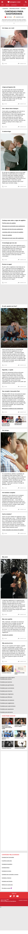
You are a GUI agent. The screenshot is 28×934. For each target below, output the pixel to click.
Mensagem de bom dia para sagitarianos (12, 229)
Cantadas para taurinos (6, 682)
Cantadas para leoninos (6, 691)
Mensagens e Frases (14, 8)
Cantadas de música (6, 871)
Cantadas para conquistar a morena (10, 874)
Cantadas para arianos (6, 679)
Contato (21, 900)
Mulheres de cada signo (7, 884)
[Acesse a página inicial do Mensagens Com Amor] (14, 2)
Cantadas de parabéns (7, 864)
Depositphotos (13, 901)
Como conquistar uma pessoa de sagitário (13, 529)
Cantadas (23, 8)
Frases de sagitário (7, 235)
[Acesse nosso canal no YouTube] (17, 896)
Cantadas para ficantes (7, 881)
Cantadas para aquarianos (7, 709)
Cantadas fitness (5, 867)
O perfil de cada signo (7, 860)
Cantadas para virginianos (6, 694)
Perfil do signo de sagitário (9, 223)
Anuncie (25, 900)
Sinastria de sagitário (7, 635)
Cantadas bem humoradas (8, 857)
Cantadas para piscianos (6, 712)
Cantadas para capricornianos (7, 706)
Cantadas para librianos (6, 697)
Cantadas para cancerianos (7, 688)
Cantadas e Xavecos (6, 877)
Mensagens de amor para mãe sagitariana (13, 238)
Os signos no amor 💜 (7, 888)
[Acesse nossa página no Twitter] (10, 896)
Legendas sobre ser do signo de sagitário (12, 232)
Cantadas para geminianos (7, 685)
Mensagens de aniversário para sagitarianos (13, 226)
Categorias (5, 8)
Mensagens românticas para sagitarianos (12, 408)
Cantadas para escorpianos (7, 700)
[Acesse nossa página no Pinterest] (14, 896)
